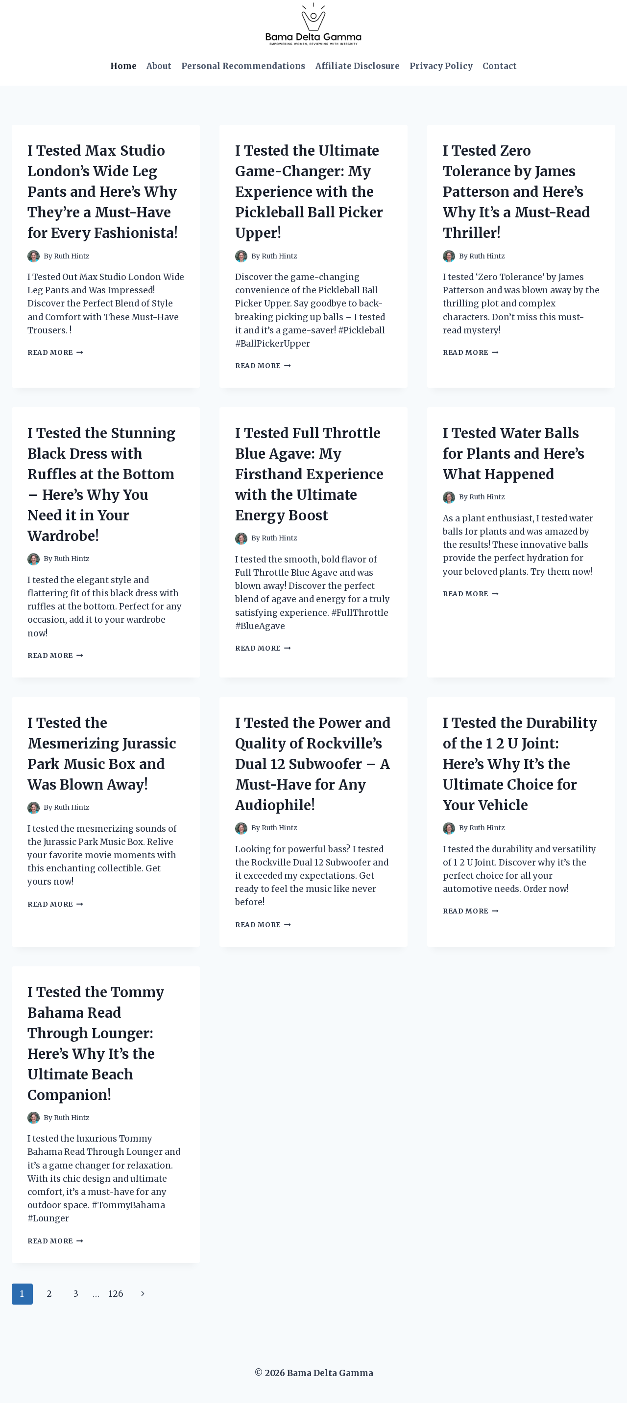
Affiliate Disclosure (357, 66)
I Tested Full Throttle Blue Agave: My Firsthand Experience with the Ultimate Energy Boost (309, 474)
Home (123, 66)
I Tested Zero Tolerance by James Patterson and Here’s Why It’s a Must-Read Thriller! (516, 192)
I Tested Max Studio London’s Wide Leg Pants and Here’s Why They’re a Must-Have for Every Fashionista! (102, 192)
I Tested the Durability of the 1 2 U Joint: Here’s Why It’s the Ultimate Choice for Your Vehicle (520, 764)
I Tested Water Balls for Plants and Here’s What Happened (513, 453)
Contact (499, 66)
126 (116, 1293)
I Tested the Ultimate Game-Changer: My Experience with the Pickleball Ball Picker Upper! (309, 192)
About (158, 66)
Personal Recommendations (243, 66)
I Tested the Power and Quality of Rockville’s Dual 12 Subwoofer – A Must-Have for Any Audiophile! (313, 764)
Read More (55, 353)
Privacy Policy (441, 66)
